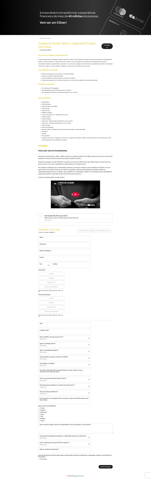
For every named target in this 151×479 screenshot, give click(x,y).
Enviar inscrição (106, 466)
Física (42, 414)
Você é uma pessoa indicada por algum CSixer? (53, 378)
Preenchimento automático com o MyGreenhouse (94, 230)
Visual (42, 408)
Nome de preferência (45, 250)
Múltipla (42, 418)
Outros (42, 420)
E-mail (42, 257)
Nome (42, 237)
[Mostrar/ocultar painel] (48, 265)
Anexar (51, 273)
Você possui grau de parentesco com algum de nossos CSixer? (57, 385)
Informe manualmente (51, 287)
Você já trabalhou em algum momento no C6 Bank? (54, 357)
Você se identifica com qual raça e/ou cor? (51, 337)
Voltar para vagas (45, 38)
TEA (41, 416)
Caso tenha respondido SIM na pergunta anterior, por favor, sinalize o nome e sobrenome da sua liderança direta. (61, 371)
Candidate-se (107, 46)
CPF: (41, 323)
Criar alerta (47, 220)
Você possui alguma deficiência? (49, 391)
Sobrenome (43, 244)
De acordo (43, 459)
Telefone (55, 264)
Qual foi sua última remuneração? (50, 449)
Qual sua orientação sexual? (48, 343)
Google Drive (51, 282)
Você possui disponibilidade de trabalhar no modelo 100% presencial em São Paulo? (63, 436)
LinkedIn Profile (44, 330)
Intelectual (43, 412)
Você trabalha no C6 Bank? (47, 363)
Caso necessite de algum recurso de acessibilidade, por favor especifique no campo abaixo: (65, 424)
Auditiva (42, 410)
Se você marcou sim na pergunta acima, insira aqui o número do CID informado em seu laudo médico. (64, 399)
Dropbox (51, 278)
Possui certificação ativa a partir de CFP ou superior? (54, 442)
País (41, 264)
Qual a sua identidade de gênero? (49, 350)
